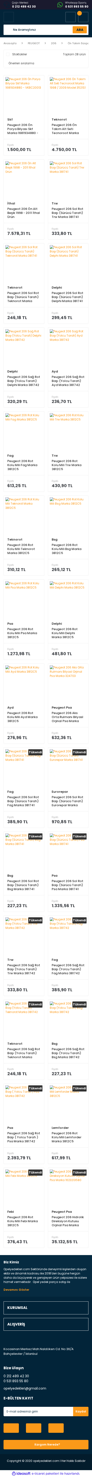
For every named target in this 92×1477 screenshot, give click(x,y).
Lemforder (60, 1128)
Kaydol (80, 1411)
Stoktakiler (19, 54)
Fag (10, 455)
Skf (10, 119)
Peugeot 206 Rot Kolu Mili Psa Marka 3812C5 (22, 633)
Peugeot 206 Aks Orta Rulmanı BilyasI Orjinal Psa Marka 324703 (67, 717)
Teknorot (59, 119)
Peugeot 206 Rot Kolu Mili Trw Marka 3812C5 (66, 465)
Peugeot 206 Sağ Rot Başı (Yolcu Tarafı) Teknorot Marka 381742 (23, 1053)
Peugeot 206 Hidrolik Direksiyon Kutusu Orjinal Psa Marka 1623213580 (68, 1221)
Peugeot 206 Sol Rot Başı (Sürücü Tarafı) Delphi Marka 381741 (67, 297)
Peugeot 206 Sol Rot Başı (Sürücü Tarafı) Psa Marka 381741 (67, 885)
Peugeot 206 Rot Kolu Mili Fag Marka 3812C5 (22, 465)
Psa (10, 623)
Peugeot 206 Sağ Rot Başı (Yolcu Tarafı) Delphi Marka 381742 (23, 381)
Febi (10, 1211)
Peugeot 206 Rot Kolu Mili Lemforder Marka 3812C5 (66, 1137)
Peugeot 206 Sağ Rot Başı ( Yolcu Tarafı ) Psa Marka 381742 (23, 1137)
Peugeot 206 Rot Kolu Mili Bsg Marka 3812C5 (66, 549)
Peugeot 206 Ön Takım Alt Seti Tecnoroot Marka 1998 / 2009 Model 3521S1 (66, 129)
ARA (79, 29)
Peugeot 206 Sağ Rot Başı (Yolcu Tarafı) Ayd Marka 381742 (68, 381)
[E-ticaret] (45, 1474)
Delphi (57, 287)
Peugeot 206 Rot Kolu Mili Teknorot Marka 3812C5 (21, 549)
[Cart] (83, 17)
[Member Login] (70, 17)
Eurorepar (60, 791)
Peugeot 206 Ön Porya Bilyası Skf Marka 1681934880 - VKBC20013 (22, 129)
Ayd (55, 371)
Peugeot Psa (62, 707)
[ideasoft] (21, 1473)
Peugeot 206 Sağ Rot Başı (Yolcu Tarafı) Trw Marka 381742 (23, 969)
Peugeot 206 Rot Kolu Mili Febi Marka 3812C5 (22, 1221)
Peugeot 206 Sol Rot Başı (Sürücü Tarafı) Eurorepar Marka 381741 (67, 801)
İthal (11, 203)
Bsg (55, 539)
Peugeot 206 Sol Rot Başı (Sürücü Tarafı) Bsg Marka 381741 (23, 885)
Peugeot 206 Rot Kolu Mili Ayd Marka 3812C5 (22, 717)
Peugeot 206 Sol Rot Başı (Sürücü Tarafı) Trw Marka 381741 (67, 213)
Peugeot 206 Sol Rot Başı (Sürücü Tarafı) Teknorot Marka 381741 (23, 297)
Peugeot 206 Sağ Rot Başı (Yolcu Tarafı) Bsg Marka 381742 (68, 1053)
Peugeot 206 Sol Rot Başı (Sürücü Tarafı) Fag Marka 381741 (23, 801)
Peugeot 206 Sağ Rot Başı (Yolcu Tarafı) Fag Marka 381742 (68, 969)
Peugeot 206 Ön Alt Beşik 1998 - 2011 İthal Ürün (23, 213)
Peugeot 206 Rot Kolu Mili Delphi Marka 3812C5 (65, 633)
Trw (55, 203)
